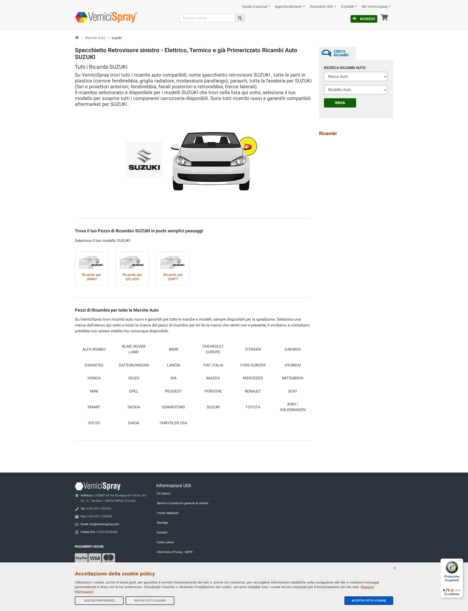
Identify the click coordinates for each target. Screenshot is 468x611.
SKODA (133, 407)
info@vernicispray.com (104, 524)
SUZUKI (213, 407)
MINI (94, 391)
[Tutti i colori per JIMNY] (91, 260)
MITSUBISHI (292, 378)
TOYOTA (252, 407)
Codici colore (165, 542)
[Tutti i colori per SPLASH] (132, 260)
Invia (340, 102)
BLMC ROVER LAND (134, 349)
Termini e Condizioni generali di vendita (182, 503)
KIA (173, 378)
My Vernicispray (375, 7)
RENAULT (253, 391)
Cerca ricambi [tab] (341, 53)
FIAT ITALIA (213, 365)
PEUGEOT (173, 391)
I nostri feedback (167, 513)
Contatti (347, 7)
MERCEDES (253, 378)
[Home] (77, 38)
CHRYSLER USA (173, 423)
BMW (173, 349)
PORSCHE (213, 391)
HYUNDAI (293, 365)
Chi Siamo (163, 493)
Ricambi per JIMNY (91, 277)
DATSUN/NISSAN (134, 365)
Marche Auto (95, 38)
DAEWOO (293, 349)
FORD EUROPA (253, 365)
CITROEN (253, 349)
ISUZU (133, 378)
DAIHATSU (94, 365)
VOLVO (94, 423)
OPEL (133, 391)
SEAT (292, 391)
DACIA (133, 423)
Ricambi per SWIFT (173, 277)
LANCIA (173, 365)
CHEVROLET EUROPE (213, 349)
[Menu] (460, 561)
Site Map (162, 522)
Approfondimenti (288, 7)
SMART (94, 407)
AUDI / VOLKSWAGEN (292, 407)
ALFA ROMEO (94, 349)
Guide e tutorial (254, 7)
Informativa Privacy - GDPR (174, 552)
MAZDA (213, 378)
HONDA (94, 378)
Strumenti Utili (321, 7)
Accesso (367, 19)
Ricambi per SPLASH (132, 277)
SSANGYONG (173, 407)
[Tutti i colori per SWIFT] (172, 260)
